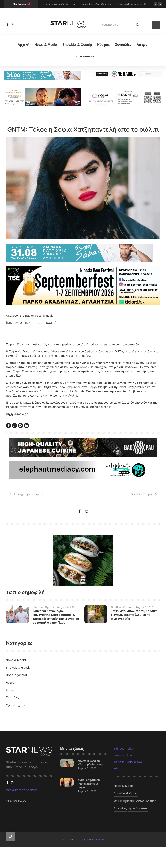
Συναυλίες (123, 45)
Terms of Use (123, 755)
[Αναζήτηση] (137, 24)
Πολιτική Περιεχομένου (128, 762)
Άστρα (142, 45)
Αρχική (23, 45)
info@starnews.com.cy (22, 790)
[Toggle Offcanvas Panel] (156, 25)
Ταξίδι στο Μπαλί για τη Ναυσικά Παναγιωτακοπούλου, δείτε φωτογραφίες (134, 615)
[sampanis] (83, 253)
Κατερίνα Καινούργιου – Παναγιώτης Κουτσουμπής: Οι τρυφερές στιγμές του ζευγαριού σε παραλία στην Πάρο (56, 617)
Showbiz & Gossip (77, 45)
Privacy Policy (124, 748)
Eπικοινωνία (84, 56)
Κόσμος (103, 45)
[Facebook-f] (7, 24)
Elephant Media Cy (96, 839)
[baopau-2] (83, 560)
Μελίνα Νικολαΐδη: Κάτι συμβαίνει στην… (91, 762)
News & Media (45, 45)
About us (120, 768)
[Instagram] (12, 24)
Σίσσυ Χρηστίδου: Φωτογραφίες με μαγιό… (89, 783)
